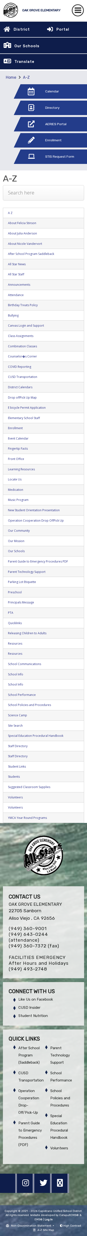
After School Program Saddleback (31, 254)
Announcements (19, 285)
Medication (15, 490)
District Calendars (20, 387)
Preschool (15, 592)
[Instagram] (26, 1191)
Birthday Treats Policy (23, 305)
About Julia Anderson (22, 233)
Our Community (19, 531)
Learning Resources (21, 469)
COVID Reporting (19, 367)
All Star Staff (16, 274)
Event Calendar (18, 438)
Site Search (15, 726)
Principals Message (21, 602)
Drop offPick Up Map (22, 397)
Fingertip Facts (18, 449)
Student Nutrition (33, 1016)
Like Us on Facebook (35, 999)
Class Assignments (20, 336)
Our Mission (16, 541)
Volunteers (15, 797)
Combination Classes (22, 346)
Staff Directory (18, 746)
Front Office (16, 459)
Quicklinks (15, 623)
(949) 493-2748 (28, 969)
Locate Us (15, 479)
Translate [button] (24, 61)
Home (11, 77)
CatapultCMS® (69, 1215)
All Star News (17, 264)
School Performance (22, 695)
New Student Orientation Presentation (34, 510)
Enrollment (15, 428)
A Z (10, 213)
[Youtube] (60, 1191)
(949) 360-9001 (28, 928)
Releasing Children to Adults (27, 633)
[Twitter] (43, 1191)
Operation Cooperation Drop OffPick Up (36, 520)
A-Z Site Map (45, 1230)
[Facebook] (8, 1191)
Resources (15, 643)
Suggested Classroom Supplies (29, 787)
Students (14, 777)
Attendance (16, 295)
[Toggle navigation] (78, 10)
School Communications (24, 664)
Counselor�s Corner (22, 356)
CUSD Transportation (22, 377)
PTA (10, 613)
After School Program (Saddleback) (29, 1055)
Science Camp (17, 715)
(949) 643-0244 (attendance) (28, 937)
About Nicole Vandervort (25, 244)
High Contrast (72, 1225)
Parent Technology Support (26, 572)
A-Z (26, 77)
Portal (62, 29)
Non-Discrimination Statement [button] (31, 1225)
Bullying (13, 315)
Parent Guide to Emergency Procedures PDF (38, 561)
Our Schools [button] (27, 46)
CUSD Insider (29, 1007)
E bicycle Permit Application (27, 408)
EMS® (39, 1219)
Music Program (18, 500)
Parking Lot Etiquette (22, 582)
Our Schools (16, 551)
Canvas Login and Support (26, 326)
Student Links (17, 766)
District (22, 29)
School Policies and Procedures (29, 705)
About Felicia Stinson (22, 223)
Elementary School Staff (24, 418)
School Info (15, 674)
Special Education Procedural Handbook (35, 736)
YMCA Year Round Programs (27, 818)
